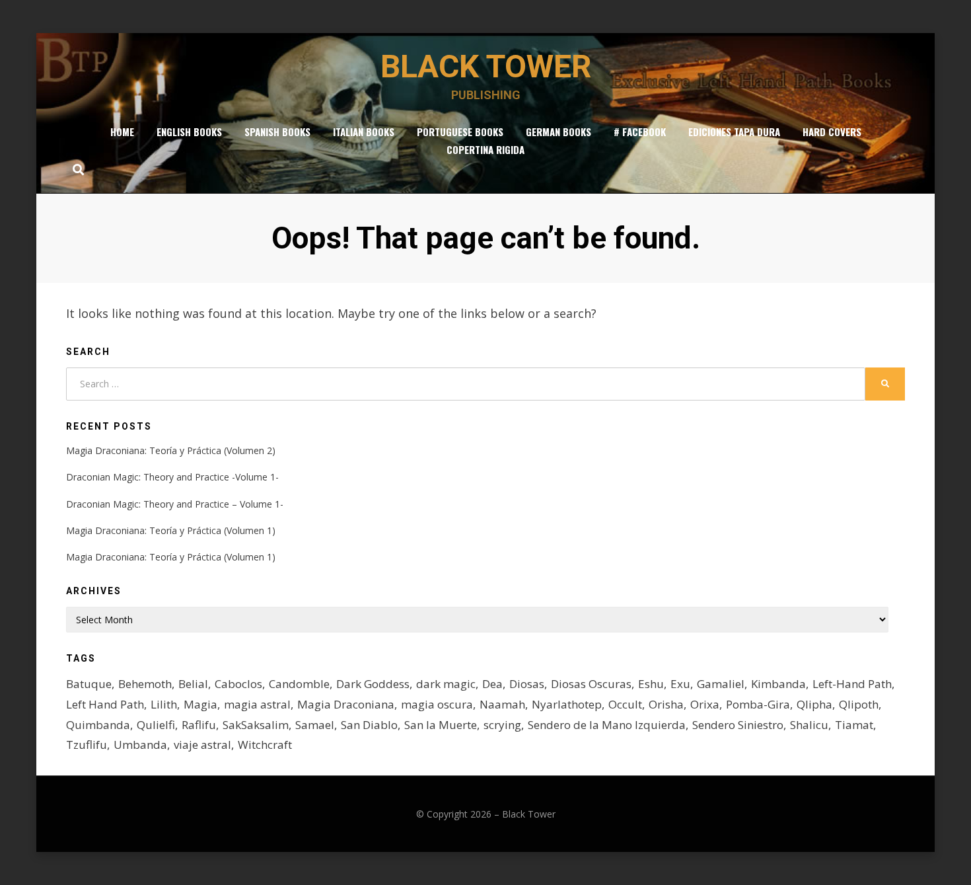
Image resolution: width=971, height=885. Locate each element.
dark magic (446, 683)
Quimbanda (98, 724)
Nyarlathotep (567, 704)
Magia (200, 704)
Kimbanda (778, 683)
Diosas (526, 683)
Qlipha (814, 704)
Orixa (704, 704)
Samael (314, 724)
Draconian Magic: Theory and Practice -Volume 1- (172, 477)
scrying (502, 724)
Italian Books (363, 131)
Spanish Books (277, 131)
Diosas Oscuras (591, 683)
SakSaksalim (256, 724)
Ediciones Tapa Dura (734, 131)
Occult (625, 704)
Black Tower (485, 66)
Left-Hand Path (852, 683)
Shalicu (809, 724)
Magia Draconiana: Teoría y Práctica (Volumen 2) (170, 450)
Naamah (502, 704)
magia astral (257, 704)
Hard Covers (832, 131)
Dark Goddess (373, 683)
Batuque (89, 683)
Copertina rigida (485, 149)
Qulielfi (156, 724)
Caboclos (238, 683)
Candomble (299, 683)
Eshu (651, 683)
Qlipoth (859, 704)
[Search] (75, 169)
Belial (193, 683)
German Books (558, 131)
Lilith (164, 704)
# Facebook (640, 131)
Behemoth (145, 683)
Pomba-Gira (758, 704)
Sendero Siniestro (737, 724)
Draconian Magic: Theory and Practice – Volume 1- (174, 504)
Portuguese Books (460, 131)
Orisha (666, 704)
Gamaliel (720, 683)
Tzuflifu (86, 744)
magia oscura (437, 704)
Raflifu (199, 724)
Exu (680, 683)
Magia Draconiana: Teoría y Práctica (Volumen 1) (170, 530)
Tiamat (854, 724)
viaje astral (202, 744)
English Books (189, 131)
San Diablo (369, 724)
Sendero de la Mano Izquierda (607, 724)
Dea (492, 683)
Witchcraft (265, 744)
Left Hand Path (105, 704)
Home (122, 131)
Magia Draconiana (345, 704)
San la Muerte (440, 724)
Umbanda (140, 744)
